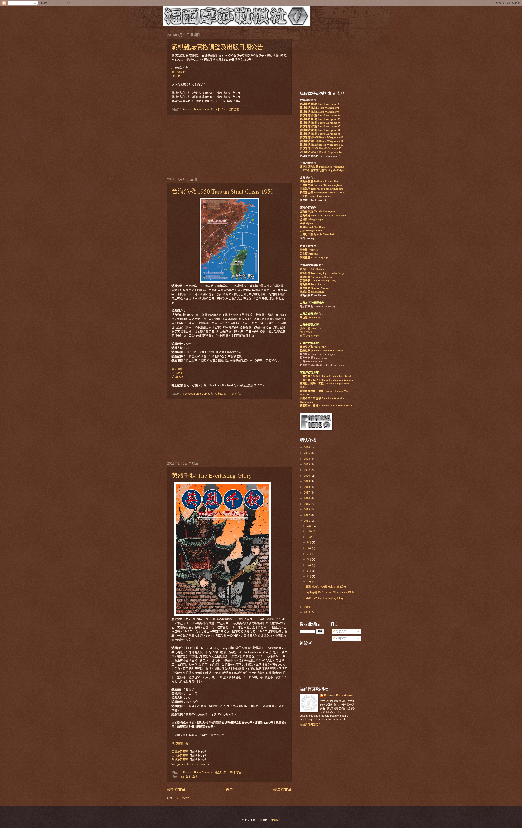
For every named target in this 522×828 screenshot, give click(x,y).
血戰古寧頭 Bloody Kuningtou (317, 211)
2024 (307, 458)
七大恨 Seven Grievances (315, 196)
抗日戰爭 (185, 776)
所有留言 (340, 638)
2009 (307, 612)
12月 (310, 525)
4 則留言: (236, 393)
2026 (307, 447)
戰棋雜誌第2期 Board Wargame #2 (319, 108)
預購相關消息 (180, 743)
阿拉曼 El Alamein (310, 317)
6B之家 (176, 76)
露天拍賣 (177, 368)
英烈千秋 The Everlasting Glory (211, 475)
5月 (309, 565)
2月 (309, 576)
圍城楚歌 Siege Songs (312, 291)
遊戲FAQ (177, 377)
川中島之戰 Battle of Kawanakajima (321, 185)
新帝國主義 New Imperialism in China (322, 192)
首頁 (229, 790)
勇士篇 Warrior (309, 249)
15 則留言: (236, 772)
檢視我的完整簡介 (310, 724)
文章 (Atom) (183, 797)
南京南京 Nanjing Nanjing (315, 288)
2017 (307, 492)
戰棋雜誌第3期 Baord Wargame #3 (319, 111)
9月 (309, 542)
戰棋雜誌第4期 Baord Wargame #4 (320, 115)
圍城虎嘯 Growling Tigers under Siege (322, 273)
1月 (309, 581)
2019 (307, 481)
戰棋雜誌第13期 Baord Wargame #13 (321, 148)
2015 (307, 503)
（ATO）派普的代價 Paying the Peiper (322, 170)
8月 (309, 548)
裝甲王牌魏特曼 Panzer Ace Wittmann (322, 166)
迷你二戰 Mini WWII (311, 328)
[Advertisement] (229, 145)
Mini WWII (306, 332)
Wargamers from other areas (190, 764)
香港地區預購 (180, 759)
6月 (309, 559)
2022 (307, 470)
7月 (309, 553)
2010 (307, 606)
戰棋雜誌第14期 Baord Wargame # (321, 152)
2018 (307, 486)
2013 (307, 509)
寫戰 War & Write (309, 336)
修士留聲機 (178, 72)
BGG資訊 (177, 372)
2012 (307, 515)
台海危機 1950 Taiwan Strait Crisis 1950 (222, 191)
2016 (307, 498)
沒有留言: (234, 109)
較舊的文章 (282, 790)
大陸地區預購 (180, 755)
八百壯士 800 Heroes (312, 269)
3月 (309, 570)
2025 (307, 453)
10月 (310, 536)
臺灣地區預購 (180, 751)
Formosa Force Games (338, 695)
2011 (307, 520)
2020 (307, 475)
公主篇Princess (309, 253)
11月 (310, 531)
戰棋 (195, 776)
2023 (307, 464)
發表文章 (340, 631)
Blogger (274, 819)
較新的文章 (176, 790)
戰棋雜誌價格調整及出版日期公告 (217, 47)
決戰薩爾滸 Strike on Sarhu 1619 (319, 181)
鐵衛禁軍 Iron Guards (312, 284)
